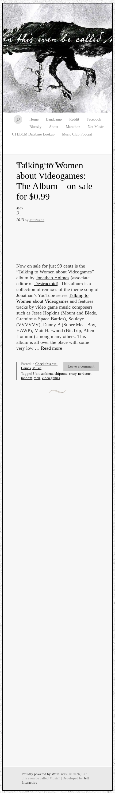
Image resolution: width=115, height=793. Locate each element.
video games (51, 378)
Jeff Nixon (36, 220)
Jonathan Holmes (52, 277)
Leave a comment (81, 366)
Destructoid (45, 283)
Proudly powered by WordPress (44, 774)
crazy (72, 374)
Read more (51, 348)
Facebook (94, 119)
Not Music (95, 127)
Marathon (73, 127)
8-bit (36, 374)
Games (26, 368)
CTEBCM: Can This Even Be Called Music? (57, 58)
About (53, 127)
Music (36, 368)
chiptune (61, 374)
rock (37, 378)
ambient (47, 374)
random (26, 378)
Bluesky (35, 127)
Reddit (74, 119)
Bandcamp (54, 119)
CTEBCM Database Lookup (33, 134)
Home (34, 119)
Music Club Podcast (77, 134)
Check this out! (46, 364)
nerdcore (84, 374)
